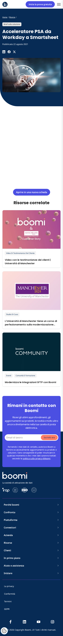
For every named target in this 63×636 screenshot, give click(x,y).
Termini (8, 601)
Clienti (7, 550)
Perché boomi (11, 504)
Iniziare (8, 573)
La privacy (9, 586)
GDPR (7, 609)
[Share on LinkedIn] (3, 51)
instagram (52, 621)
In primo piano (12, 558)
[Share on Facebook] (9, 51)
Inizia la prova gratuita (40, 4)
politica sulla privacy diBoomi (36, 458)
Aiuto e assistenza (14, 565)
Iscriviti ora (49, 437)
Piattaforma (10, 520)
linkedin (24, 621)
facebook (10, 621)
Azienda (8, 535)
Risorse (8, 542)
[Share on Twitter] (14, 51)
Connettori (10, 527)
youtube (38, 621)
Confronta (9, 512)
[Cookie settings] (4, 631)
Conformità (9, 593)
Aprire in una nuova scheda (31, 192)
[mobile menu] (59, 4)
